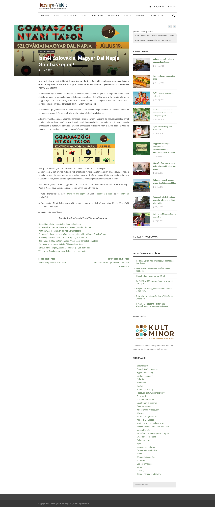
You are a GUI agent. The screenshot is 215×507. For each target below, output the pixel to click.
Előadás (140, 379)
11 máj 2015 (47, 70)
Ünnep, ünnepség (145, 464)
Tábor (139, 454)
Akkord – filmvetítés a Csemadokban (153, 40)
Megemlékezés (143, 430)
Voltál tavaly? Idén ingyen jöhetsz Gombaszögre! (59, 231)
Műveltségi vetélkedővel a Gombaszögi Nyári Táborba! (62, 238)
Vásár (139, 467)
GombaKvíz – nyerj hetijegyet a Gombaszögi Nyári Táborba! (64, 227)
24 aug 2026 (159, 66)
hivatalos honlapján (76, 194)
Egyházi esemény (145, 376)
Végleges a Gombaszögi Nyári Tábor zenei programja (62, 251)
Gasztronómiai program (147, 403)
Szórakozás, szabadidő (147, 450)
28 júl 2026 (159, 134)
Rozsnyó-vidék (158, 16)
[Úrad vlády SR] (155, 332)
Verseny (140, 471)
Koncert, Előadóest (145, 420)
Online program (143, 440)
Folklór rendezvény (145, 400)
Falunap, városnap (145, 389)
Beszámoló (141, 16)
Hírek (56, 16)
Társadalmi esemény (146, 457)
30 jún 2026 (159, 156)
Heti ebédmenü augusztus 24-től (150, 276)
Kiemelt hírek (97, 16)
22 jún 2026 (159, 207)
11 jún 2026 (159, 221)
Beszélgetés (142, 366)
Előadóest (141, 383)
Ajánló (127, 16)
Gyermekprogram (144, 406)
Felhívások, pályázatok (75, 16)
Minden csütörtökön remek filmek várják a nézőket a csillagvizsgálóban (164, 113)
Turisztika (141, 460)
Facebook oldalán (104, 194)
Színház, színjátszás (146, 447)
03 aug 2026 (159, 120)
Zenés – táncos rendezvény (149, 474)
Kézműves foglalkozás (147, 416)
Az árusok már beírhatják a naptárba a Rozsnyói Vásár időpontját (164, 200)
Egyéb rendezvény (145, 373)
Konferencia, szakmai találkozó (150, 423)
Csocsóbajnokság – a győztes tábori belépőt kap (59, 224)
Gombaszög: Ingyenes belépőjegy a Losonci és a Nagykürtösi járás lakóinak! (72, 234)
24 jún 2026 (159, 187)
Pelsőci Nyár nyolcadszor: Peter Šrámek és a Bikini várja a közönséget (155, 36)
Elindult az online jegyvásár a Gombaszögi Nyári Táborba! (64, 248)
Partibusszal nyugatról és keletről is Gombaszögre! (60, 244)
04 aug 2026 (159, 100)
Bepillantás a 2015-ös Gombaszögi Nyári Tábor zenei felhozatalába (68, 241)
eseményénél (123, 194)
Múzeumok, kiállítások (146, 437)
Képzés (140, 413)
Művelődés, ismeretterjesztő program (153, 433)
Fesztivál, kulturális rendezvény (150, 393)
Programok (113, 16)
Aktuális (45, 16)
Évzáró (140, 386)
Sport (139, 444)
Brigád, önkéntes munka (147, 369)
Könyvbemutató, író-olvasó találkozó (153, 427)
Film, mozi (141, 396)
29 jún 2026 (159, 173)
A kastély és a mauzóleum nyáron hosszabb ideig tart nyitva (164, 166)
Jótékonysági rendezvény (148, 410)
